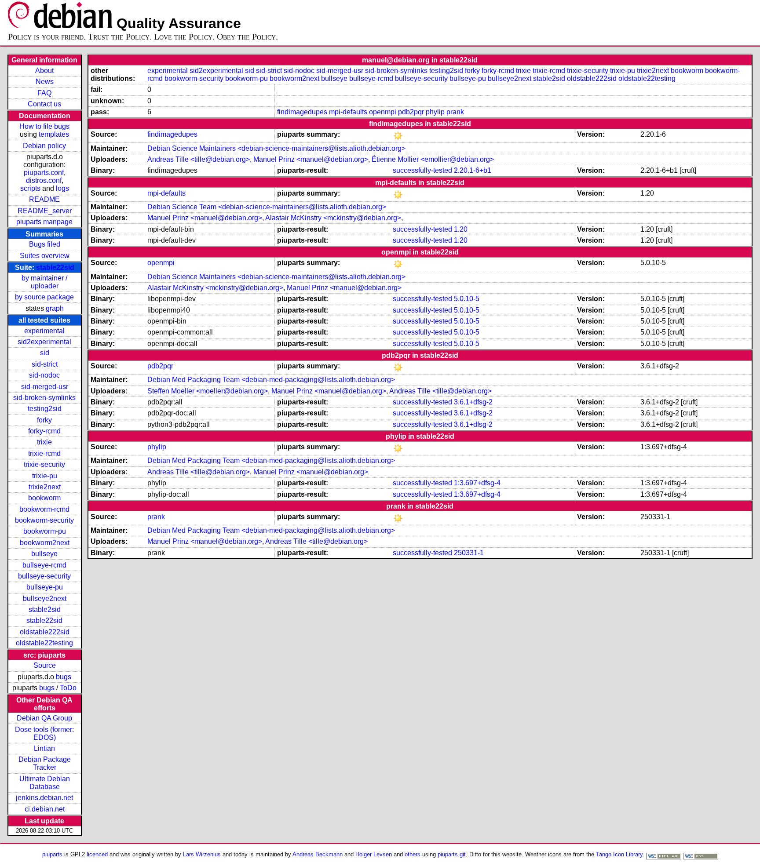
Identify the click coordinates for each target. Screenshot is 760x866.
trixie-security (44, 464)
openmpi (382, 112)
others (412, 854)
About (44, 70)
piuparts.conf (44, 172)
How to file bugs (44, 126)
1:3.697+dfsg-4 (477, 483)
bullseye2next (44, 598)
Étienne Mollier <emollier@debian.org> (433, 159)
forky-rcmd (44, 431)
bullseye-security (44, 576)
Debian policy (44, 145)
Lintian (44, 748)
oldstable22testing (44, 643)
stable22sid (55, 267)
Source (44, 665)
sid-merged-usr (44, 386)
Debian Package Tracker (44, 763)
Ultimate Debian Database (44, 782)
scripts (30, 188)
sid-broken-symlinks (44, 397)
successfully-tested (422, 170)
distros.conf (44, 180)
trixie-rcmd (44, 453)
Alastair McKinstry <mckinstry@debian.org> (333, 218)
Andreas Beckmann (317, 854)
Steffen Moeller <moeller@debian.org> (207, 391)
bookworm (44, 498)
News (45, 81)
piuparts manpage (44, 222)
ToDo (68, 687)
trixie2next (45, 487)
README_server (45, 211)
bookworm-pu (44, 531)
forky (44, 420)
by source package (44, 297)
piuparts (52, 854)
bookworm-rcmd (44, 509)
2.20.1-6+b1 (472, 170)
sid (44, 353)
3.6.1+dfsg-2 (473, 402)
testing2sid (45, 408)
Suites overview (44, 255)
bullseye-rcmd (44, 565)
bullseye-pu (44, 587)
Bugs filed (44, 244)
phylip (435, 112)
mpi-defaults (348, 112)
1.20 (461, 229)
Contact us (44, 104)
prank (455, 112)
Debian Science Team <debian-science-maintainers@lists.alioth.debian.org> (266, 207)
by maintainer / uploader (44, 282)
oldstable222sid (44, 632)
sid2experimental (44, 342)
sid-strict (45, 364)
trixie (44, 442)
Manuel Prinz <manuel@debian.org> (310, 159)
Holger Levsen (373, 854)
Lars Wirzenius (202, 854)
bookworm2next (44, 542)
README (44, 199)
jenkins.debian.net (44, 797)
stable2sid (45, 609)
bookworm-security (44, 520)
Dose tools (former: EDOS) (44, 733)
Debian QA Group (44, 718)
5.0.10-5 (466, 298)
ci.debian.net (45, 809)
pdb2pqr (411, 112)
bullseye (44, 553)
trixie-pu (44, 476)
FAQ (44, 93)
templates (54, 134)
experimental (44, 331)
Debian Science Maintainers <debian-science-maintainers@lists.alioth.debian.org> (276, 148)
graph (55, 308)
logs (62, 188)
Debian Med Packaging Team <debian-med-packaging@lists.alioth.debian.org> (271, 379)
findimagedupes (302, 112)
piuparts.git (452, 854)
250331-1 (469, 553)
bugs (63, 676)
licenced (97, 854)
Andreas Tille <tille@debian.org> (198, 159)
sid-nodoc (44, 375)
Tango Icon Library (619, 854)
